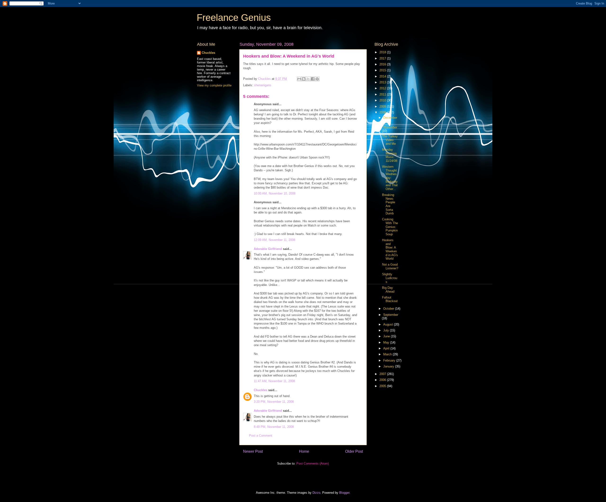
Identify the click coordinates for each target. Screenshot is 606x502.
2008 (383, 112)
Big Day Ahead (388, 289)
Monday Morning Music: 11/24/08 (389, 155)
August (388, 324)
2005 (383, 386)
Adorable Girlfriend (268, 249)
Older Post (354, 451)
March (388, 354)
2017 (383, 58)
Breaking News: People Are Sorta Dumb (388, 204)
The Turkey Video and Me (390, 140)
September (390, 315)
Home (304, 451)
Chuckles (260, 390)
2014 (383, 76)
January (389, 366)
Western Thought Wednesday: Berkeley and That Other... (390, 178)
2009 (383, 106)
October (389, 308)
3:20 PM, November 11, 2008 (274, 401)
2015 (383, 70)
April (386, 348)
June (387, 336)
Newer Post (253, 451)
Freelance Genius (234, 17)
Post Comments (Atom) (312, 463)
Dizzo (316, 492)
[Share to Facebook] (312, 79)
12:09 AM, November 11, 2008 (274, 240)
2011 (383, 94)
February (389, 360)
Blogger (344, 492)
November (390, 127)
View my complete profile (214, 85)
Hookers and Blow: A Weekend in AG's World (390, 249)
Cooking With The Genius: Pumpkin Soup (390, 226)
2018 (383, 52)
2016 (383, 64)
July (386, 330)
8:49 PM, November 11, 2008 (274, 427)
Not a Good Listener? (390, 266)
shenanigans (262, 85)
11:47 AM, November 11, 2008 (274, 381)
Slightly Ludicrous (389, 277)
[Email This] (299, 79)
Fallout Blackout (390, 299)
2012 (383, 88)
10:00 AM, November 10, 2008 (274, 193)
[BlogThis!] (303, 79)
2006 (383, 380)
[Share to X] (308, 79)
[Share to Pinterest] (317, 79)
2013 (383, 82)
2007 (383, 374)
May (386, 342)
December (390, 117)
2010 (383, 100)
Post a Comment (260, 435)
